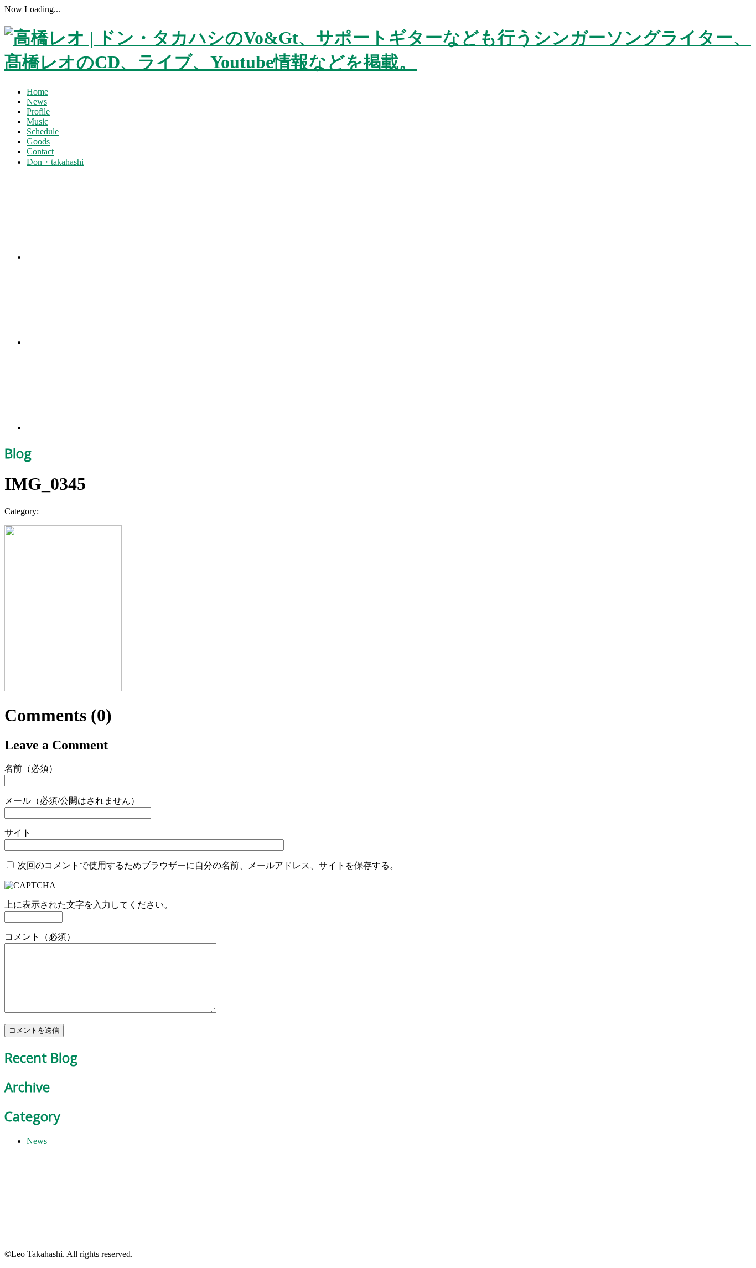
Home (37, 91)
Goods (38, 141)
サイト (17, 832)
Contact (40, 151)
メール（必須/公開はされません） (71, 800)
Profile (38, 111)
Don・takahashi (55, 162)
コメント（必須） (39, 936)
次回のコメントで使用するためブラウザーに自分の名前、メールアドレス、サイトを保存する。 (208, 865)
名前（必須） (31, 768)
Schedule (43, 131)
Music (37, 121)
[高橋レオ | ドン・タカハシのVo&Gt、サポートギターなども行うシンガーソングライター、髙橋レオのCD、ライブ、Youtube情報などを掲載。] (378, 62)
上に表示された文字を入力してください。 (88, 904)
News (37, 101)
